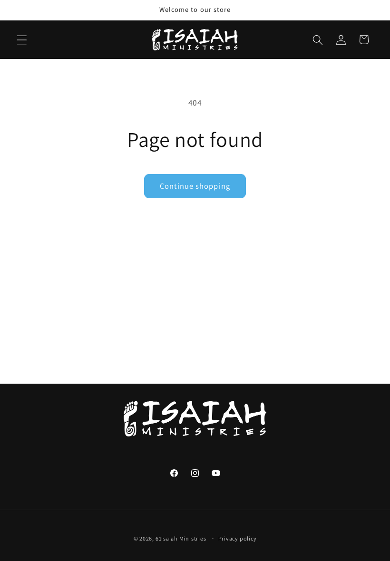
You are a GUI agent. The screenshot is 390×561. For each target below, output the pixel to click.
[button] (21, 39)
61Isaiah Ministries (181, 538)
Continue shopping (195, 186)
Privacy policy (237, 538)
